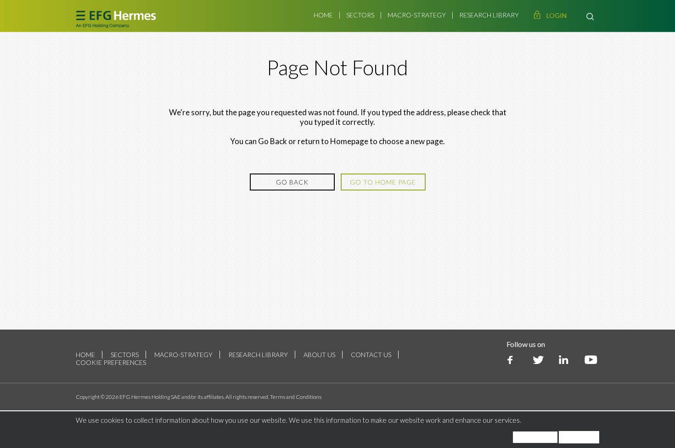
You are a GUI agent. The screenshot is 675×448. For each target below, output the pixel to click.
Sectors (360, 15)
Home (323, 15)
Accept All (579, 437)
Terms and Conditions (295, 396)
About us (319, 354)
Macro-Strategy (417, 15)
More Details (535, 437)
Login (556, 15)
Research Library (489, 15)
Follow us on (525, 344)
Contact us (371, 354)
